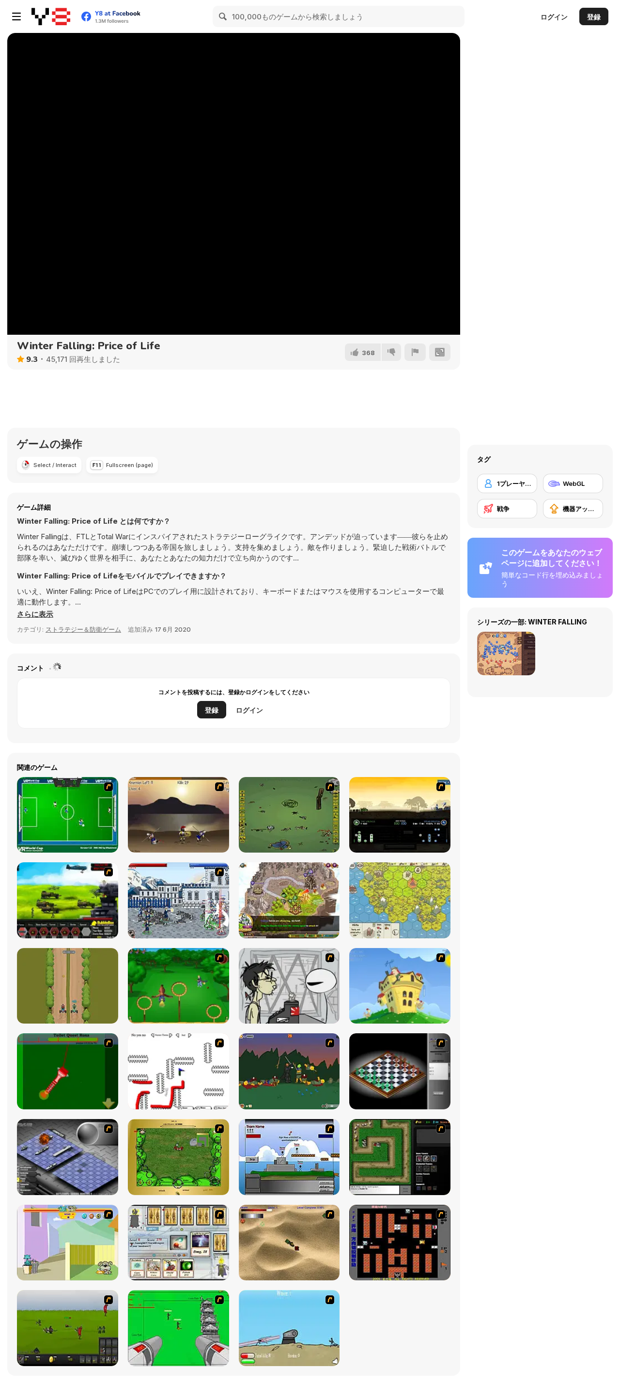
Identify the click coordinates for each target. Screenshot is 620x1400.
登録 (594, 17)
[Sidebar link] (16, 16)
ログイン (554, 17)
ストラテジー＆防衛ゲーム (83, 629)
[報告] (415, 352)
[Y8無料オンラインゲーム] (51, 16)
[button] (35, 614)
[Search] (223, 16)
